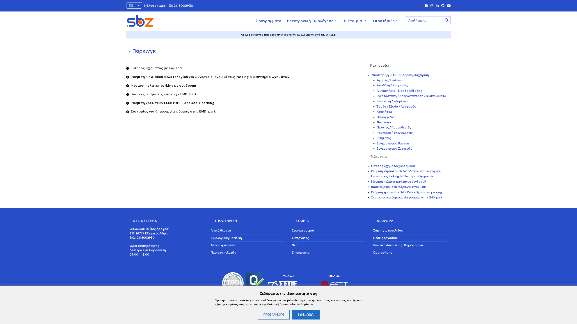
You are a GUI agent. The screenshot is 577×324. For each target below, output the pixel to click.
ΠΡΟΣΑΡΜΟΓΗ (273, 315)
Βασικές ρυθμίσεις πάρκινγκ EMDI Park (164, 94)
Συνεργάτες (300, 238)
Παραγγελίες (386, 117)
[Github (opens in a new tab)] (443, 6)
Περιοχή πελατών (223, 252)
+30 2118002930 (180, 6)
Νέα (295, 245)
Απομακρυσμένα (223, 245)
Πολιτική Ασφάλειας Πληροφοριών (398, 245)
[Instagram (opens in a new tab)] (432, 6)
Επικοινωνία (300, 252)
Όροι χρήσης (382, 252)
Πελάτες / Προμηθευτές (394, 127)
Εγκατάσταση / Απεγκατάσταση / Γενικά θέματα (411, 96)
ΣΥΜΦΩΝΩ (306, 315)
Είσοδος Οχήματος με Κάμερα (156, 68)
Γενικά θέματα (221, 230)
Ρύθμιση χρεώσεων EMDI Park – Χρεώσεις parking (172, 103)
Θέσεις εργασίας (385, 238)
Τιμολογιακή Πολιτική (226, 238)
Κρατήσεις (384, 112)
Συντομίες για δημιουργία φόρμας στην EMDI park (173, 111)
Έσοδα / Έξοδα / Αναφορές (396, 106)
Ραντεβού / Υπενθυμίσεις (395, 133)
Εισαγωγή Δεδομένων (392, 101)
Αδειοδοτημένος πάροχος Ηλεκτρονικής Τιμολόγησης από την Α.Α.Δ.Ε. (288, 34)
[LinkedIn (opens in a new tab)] (437, 6)
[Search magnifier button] (447, 20)
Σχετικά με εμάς (303, 230)
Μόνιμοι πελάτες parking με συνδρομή (163, 85)
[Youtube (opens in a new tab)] (448, 6)
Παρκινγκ (384, 122)
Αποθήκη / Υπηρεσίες (392, 85)
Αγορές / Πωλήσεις (390, 80)
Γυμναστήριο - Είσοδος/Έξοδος (399, 91)
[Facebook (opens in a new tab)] (426, 6)
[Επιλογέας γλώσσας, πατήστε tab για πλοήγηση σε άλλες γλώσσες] (134, 5)
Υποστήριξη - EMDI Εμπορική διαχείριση (400, 75)
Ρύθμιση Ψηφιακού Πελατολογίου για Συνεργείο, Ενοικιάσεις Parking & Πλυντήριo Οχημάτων (210, 77)
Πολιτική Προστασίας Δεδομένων (290, 304)
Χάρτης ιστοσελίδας (388, 230)
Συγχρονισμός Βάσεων (393, 143)
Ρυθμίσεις (384, 138)
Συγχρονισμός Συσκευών (394, 149)
